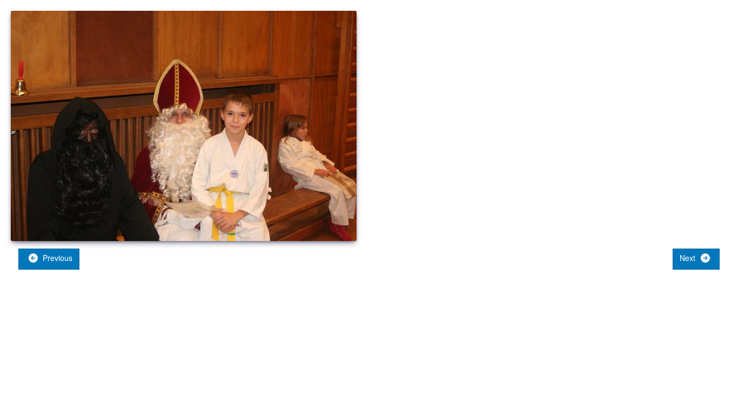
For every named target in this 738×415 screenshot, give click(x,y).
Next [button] (688, 257)
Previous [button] (56, 257)
